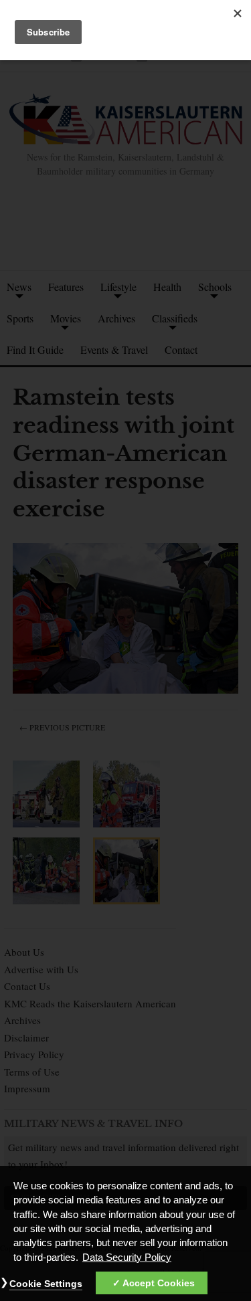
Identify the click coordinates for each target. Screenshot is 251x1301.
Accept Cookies (158, 1283)
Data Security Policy (126, 1257)
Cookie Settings (45, 1283)
